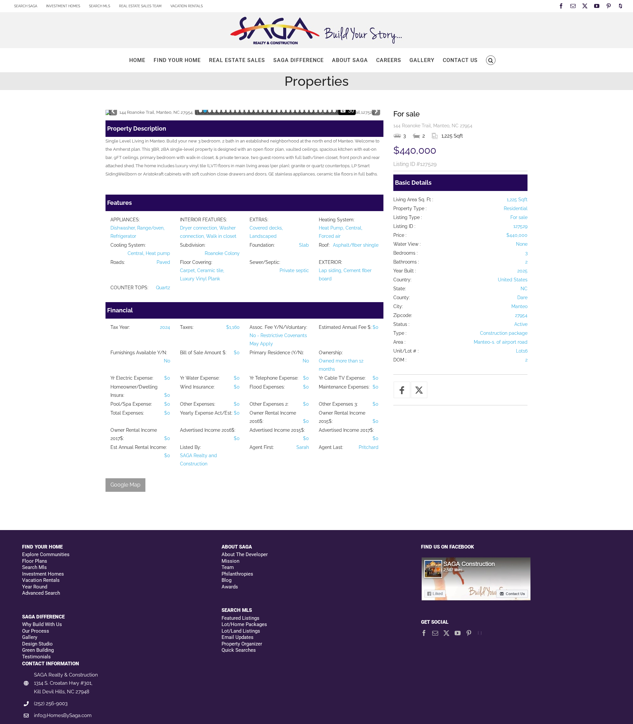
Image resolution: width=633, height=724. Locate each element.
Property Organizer (242, 644)
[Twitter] (446, 633)
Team (228, 567)
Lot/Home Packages (244, 624)
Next (376, 109)
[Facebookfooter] (476, 560)
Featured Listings (240, 618)
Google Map (125, 485)
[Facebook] (424, 633)
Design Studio (37, 644)
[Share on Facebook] (402, 390)
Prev (113, 109)
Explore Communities (46, 554)
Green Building (38, 650)
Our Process (35, 631)
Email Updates (238, 637)
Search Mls (34, 567)
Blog (226, 580)
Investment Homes (43, 574)
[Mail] (435, 633)
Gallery (29, 637)
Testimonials (36, 657)
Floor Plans (34, 561)
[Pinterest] (469, 633)
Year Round (34, 587)
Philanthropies (237, 574)
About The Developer (245, 554)
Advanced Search (41, 593)
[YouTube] (458, 633)
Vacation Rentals (41, 580)
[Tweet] (419, 390)
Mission (230, 561)
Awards (230, 587)
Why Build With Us (42, 624)
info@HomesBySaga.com (63, 715)
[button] (491, 60)
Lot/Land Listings (241, 631)
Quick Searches (239, 650)
